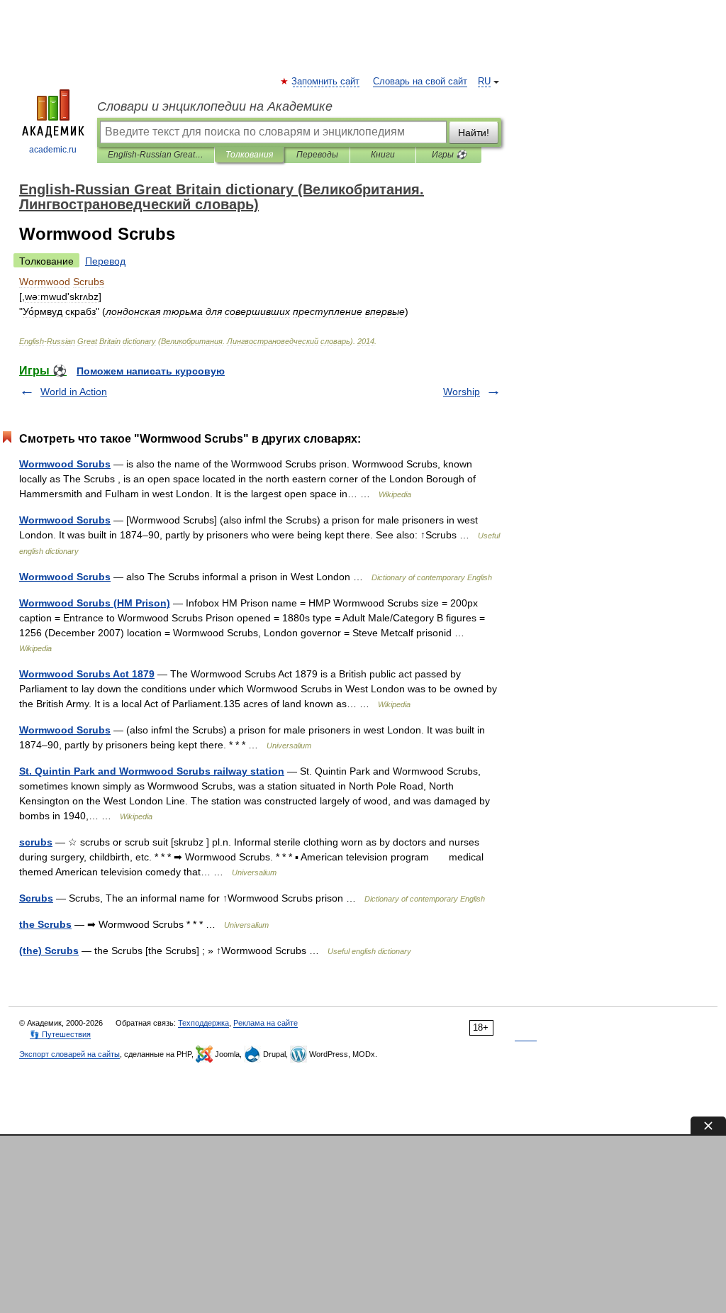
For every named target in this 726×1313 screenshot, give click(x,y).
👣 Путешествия (60, 1034)
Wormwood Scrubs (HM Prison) (94, 603)
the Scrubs (45, 924)
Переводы (317, 155)
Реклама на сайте (265, 1023)
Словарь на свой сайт (420, 82)
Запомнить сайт (326, 82)
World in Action (73, 391)
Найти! (473, 132)
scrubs (35, 842)
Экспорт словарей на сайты (69, 1054)
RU (484, 82)
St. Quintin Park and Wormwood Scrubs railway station (151, 771)
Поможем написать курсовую (151, 371)
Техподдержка (203, 1023)
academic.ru (53, 150)
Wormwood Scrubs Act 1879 (87, 674)
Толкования (249, 155)
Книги (383, 155)
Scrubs (36, 898)
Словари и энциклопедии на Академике (215, 106)
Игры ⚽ (449, 155)
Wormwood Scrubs (65, 464)
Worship (461, 391)
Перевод (105, 261)
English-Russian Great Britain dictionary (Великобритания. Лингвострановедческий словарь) (155, 155)
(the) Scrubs (49, 950)
